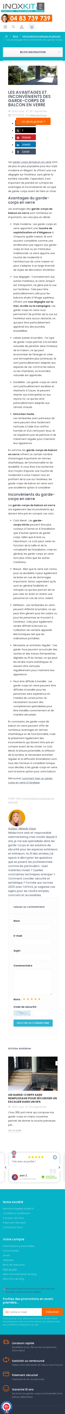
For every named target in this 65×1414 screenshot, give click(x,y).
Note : (17, 999)
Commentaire (23, 965)
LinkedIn (26, 144)
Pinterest (26, 137)
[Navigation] (5, 27)
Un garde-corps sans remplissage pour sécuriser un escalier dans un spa (32, 1098)
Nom (17, 921)
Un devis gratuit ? (33, 122)
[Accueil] (6, 36)
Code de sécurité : (25, 1007)
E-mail (18, 936)
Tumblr (25, 151)
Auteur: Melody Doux (22, 829)
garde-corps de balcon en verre (32, 162)
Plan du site (10, 1269)
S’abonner (52, 1312)
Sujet (17, 950)
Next (57, 1063)
